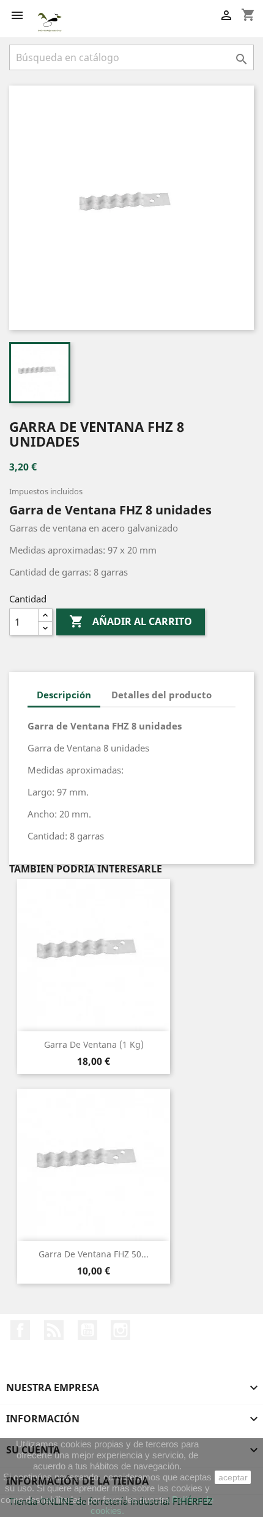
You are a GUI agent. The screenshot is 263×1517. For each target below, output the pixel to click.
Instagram (120, 1330)
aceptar (233, 1477)
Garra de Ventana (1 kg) (94, 1044)
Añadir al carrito (130, 621)
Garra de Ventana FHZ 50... (94, 1254)
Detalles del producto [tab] (161, 695)
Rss (54, 1330)
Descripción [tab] (64, 695)
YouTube (87, 1330)
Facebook (20, 1330)
